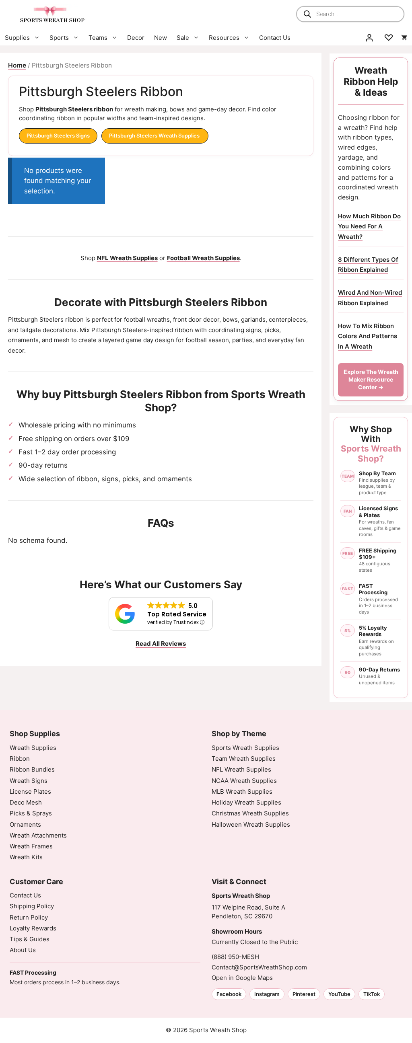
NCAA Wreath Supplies (244, 780)
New (160, 37)
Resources (224, 37)
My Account (369, 37)
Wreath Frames (31, 846)
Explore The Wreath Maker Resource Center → (371, 379)
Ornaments (25, 824)
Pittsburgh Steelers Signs (58, 135)
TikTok (371, 994)
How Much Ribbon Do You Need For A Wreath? (369, 226)
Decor (135, 37)
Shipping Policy (32, 906)
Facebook (228, 994)
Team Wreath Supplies (244, 758)
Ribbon (20, 758)
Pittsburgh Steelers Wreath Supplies (155, 135)
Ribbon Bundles (32, 769)
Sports (59, 37)
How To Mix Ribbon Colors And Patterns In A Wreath (367, 336)
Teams (98, 37)
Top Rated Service (176, 614)
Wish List (388, 37)
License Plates (30, 791)
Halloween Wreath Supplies (251, 824)
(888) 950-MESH (235, 957)
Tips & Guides (29, 939)
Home (17, 65)
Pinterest (304, 994)
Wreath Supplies (33, 747)
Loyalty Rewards (33, 928)
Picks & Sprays (31, 813)
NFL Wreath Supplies (241, 769)
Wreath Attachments (38, 835)
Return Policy (29, 917)
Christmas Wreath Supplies (250, 813)
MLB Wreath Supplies (242, 791)
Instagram (267, 994)
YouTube (339, 994)
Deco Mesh (26, 802)
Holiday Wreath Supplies (246, 802)
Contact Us (274, 37)
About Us (23, 950)
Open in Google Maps (242, 977)
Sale (183, 37)
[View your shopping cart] (404, 38)
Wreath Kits (26, 857)
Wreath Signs (28, 780)
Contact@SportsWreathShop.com (259, 967)
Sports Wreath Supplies (245, 747)
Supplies (17, 37)
